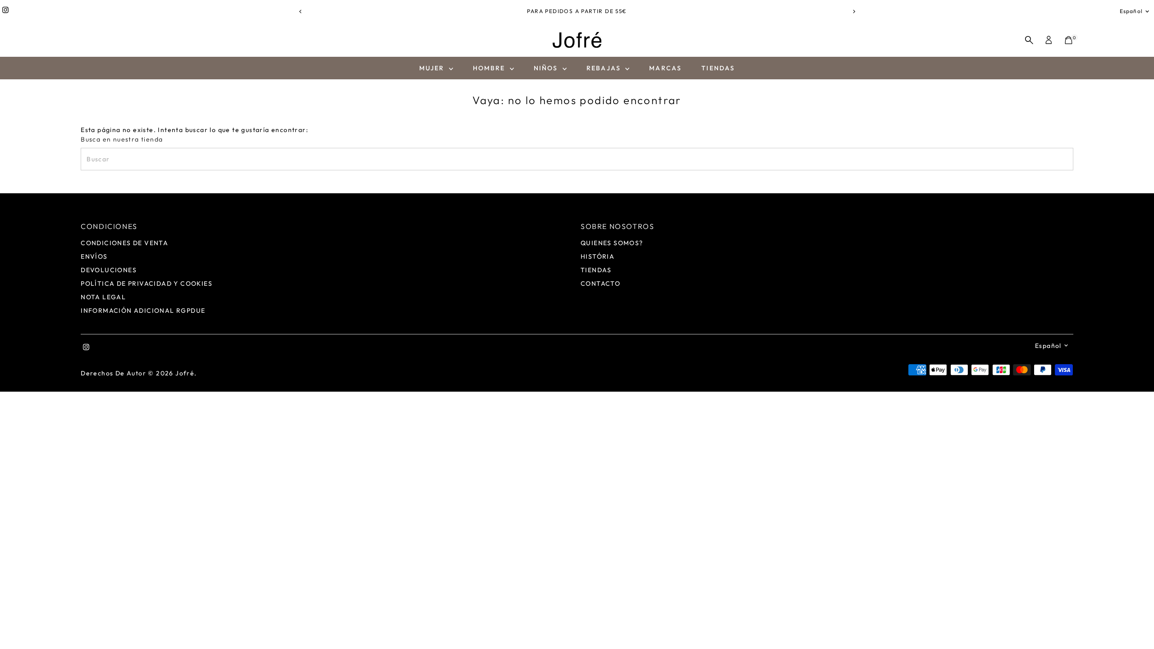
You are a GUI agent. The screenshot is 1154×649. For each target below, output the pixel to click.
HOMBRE (490, 68)
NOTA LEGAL (103, 297)
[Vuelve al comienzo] (1136, 624)
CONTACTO (600, 283)
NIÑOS (547, 68)
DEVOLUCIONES (109, 270)
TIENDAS (718, 68)
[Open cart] (1068, 40)
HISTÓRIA (597, 256)
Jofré (184, 373)
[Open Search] (1029, 40)
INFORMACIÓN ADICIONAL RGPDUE (143, 310)
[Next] (853, 11)
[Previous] (300, 11)
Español (1131, 11)
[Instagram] (5, 11)
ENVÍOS (94, 256)
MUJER (433, 68)
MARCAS (665, 68)
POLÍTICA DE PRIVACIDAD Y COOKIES (146, 283)
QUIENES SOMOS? (612, 243)
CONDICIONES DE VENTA (124, 243)
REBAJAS (604, 68)
